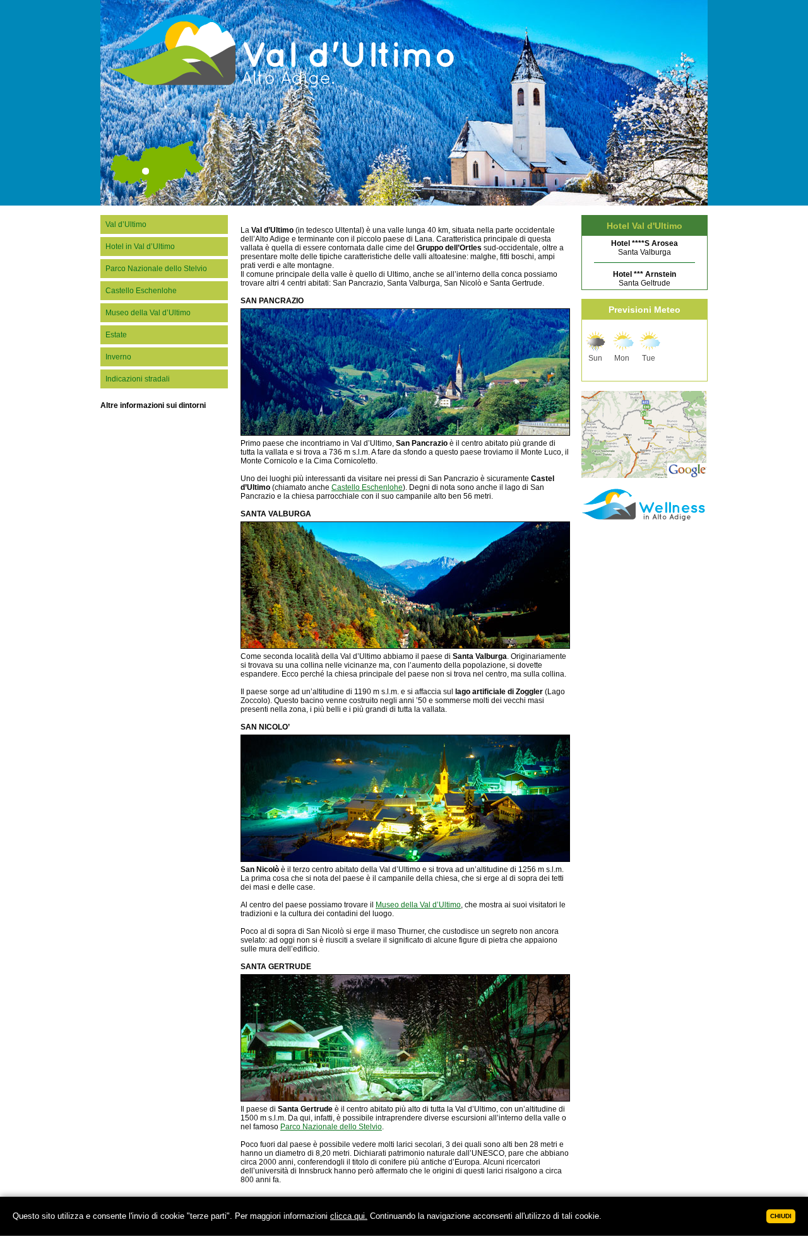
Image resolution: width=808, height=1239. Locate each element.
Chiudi (781, 1216)
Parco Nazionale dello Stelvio (156, 268)
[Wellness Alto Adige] (644, 520)
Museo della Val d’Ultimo (148, 312)
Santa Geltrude (644, 279)
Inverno (118, 356)
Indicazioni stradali (137, 379)
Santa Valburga (644, 248)
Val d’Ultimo (125, 224)
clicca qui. (348, 1216)
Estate (116, 334)
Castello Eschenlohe (141, 290)
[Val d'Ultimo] (217, 203)
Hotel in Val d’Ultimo (140, 246)
